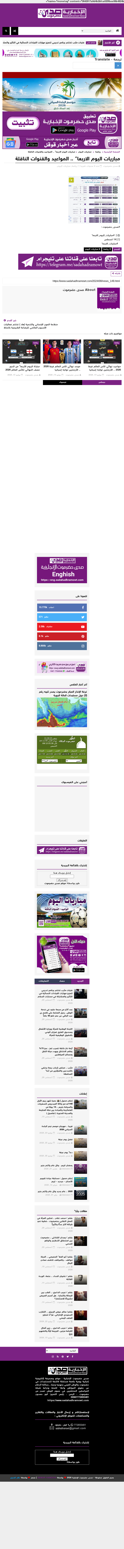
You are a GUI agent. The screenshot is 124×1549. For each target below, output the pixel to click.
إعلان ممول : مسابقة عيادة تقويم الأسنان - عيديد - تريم (56, 1180)
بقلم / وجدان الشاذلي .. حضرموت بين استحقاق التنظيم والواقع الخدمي (56, 1241)
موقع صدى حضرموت (55, 883)
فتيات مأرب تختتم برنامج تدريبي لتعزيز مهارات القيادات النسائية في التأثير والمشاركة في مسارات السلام (53, 42)
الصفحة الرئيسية (112, 152)
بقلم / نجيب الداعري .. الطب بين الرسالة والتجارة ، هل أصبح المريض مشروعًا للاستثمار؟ (55, 1295)
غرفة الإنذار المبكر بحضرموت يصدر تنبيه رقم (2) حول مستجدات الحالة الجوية (63, 694)
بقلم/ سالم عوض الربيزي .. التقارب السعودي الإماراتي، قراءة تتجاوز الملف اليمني (55, 1315)
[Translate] (118, 65)
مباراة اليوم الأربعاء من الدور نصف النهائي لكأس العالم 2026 (22, 368)
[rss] (57, 1357)
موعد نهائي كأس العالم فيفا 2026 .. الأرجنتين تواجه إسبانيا (61, 368)
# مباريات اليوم (92, 249)
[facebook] (72, 1357)
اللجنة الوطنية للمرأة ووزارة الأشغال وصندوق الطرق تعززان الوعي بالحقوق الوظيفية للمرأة (55, 1032)
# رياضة (107, 249)
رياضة (98, 152)
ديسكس (101, 382)
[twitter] (68, 1357)
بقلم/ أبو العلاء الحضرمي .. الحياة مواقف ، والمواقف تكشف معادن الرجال (56, 1260)
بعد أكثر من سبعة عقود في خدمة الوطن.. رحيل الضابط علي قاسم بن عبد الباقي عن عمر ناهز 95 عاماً (56, 1013)
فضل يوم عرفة (65, 1139)
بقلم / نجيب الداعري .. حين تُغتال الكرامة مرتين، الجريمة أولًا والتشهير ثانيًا (55, 1331)
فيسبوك (62, 382)
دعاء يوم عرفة (65, 1152)
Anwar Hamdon (47, 1478)
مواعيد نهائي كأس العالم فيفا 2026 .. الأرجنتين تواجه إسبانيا (104, 368)
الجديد (80, 981)
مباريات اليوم (84, 152)
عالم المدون (15, 1478)
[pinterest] (62, 1357)
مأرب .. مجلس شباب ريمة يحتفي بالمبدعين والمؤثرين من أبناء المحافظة (56, 1071)
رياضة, (74, 166)
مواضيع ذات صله (113, 334)
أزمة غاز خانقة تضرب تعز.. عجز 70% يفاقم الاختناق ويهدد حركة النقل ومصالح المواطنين (55, 1051)
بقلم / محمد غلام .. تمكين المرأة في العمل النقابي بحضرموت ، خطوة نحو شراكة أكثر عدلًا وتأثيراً (54, 1221)
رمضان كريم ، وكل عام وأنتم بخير (56, 1165)
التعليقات (44, 981)
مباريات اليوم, (63, 166)
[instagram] (53, 1357)
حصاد (62, 981)
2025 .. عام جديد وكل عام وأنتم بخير (55, 1191)
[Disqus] (61, 425)
